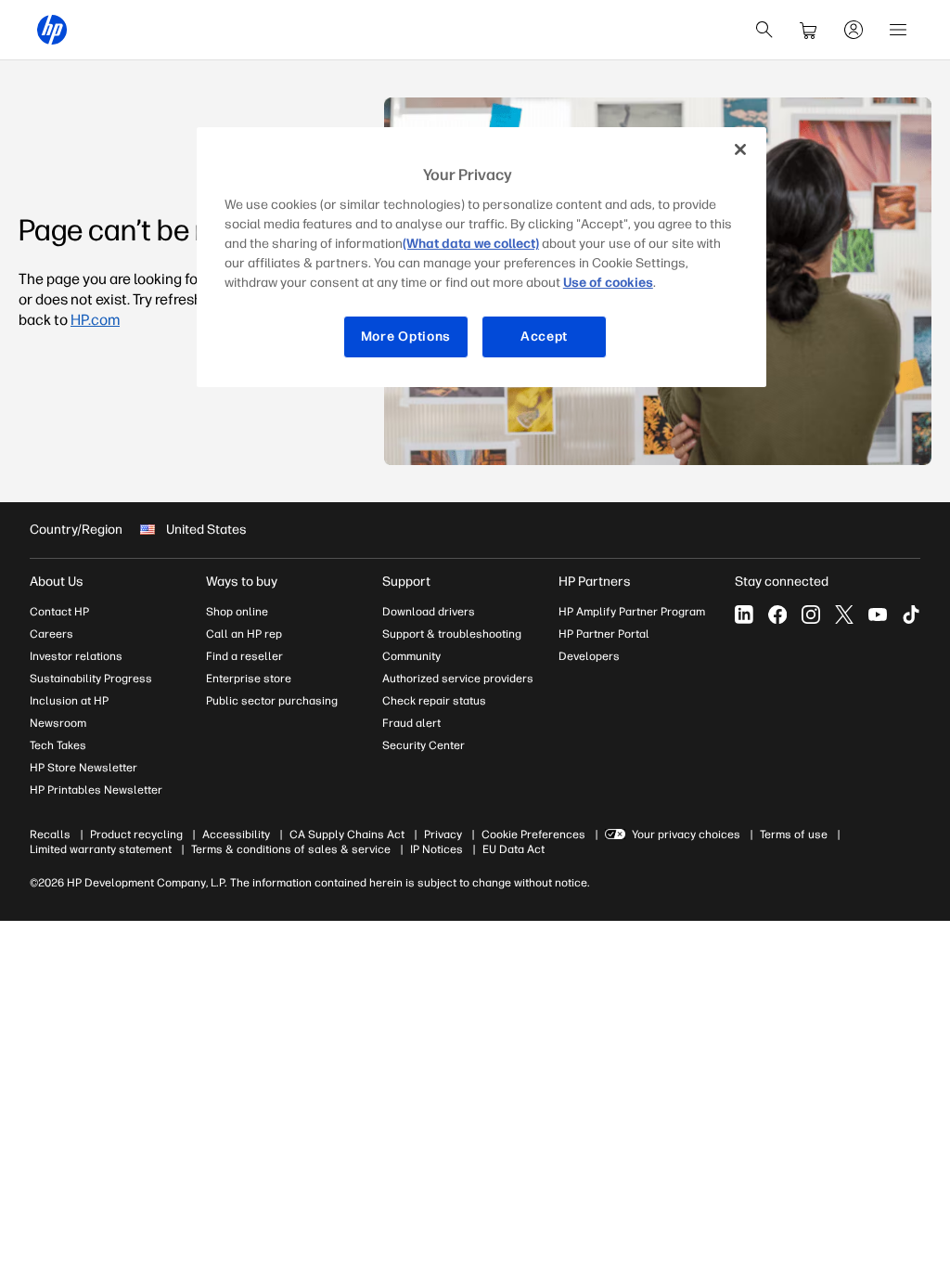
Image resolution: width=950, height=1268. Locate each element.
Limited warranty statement (101, 849)
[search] (764, 29)
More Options (406, 336)
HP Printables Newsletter (96, 789)
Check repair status (434, 700)
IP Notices (436, 849)
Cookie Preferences (533, 834)
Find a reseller (244, 656)
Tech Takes (58, 745)
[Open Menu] (898, 29)
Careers (51, 634)
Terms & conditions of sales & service (291, 849)
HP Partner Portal (603, 634)
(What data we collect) (471, 244)
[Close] (740, 149)
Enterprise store (248, 678)
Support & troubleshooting (451, 634)
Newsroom (58, 723)
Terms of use (794, 834)
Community (411, 656)
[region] (481, 257)
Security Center (423, 745)
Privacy (443, 834)
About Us (56, 581)
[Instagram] (811, 614)
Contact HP (59, 611)
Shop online (237, 611)
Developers (589, 656)
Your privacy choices (686, 834)
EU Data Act (513, 849)
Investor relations (76, 656)
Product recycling (136, 834)
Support (406, 581)
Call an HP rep (244, 634)
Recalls (50, 834)
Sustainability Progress (91, 678)
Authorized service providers (457, 678)
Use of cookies (608, 283)
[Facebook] (777, 614)
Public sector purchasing (272, 700)
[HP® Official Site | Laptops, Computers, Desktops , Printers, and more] (52, 29)
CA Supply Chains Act (346, 834)
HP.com (95, 320)
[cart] (809, 29)
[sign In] (853, 29)
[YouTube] (877, 614)
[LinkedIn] (744, 614)
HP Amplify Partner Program (631, 611)
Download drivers (428, 611)
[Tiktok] (911, 614)
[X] (844, 614)
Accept (544, 336)
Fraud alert (411, 723)
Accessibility (236, 834)
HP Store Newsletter (83, 767)
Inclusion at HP (69, 700)
